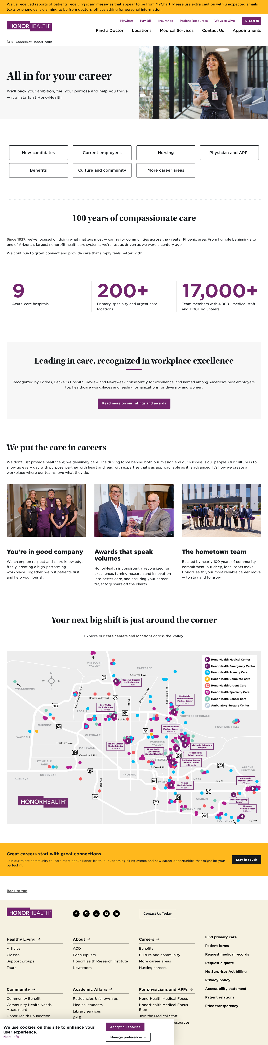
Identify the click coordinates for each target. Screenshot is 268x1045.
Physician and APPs (229, 152)
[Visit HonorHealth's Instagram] (86, 913)
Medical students (88, 1005)
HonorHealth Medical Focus (163, 999)
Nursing (166, 152)
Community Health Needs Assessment (29, 1007)
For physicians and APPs (163, 989)
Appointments (247, 30)
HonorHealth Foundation (28, 1016)
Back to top (17, 891)
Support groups (20, 961)
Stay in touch (246, 859)
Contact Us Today (157, 913)
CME (77, 1018)
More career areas (165, 170)
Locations (142, 30)
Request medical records (227, 954)
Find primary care (221, 937)
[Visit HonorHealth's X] (96, 913)
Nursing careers (152, 968)
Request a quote (219, 963)
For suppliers (84, 955)
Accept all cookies (125, 1027)
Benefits (38, 170)
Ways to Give (224, 20)
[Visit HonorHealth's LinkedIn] (116, 913)
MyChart (126, 20)
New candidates (38, 152)
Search (254, 20)
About (79, 939)
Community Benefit (24, 999)
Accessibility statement (225, 989)
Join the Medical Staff (158, 1016)
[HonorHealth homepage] (29, 27)
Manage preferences (126, 1037)
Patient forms (217, 946)
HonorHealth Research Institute (100, 961)
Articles (13, 948)
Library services (87, 1011)
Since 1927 (16, 239)
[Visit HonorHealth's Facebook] (76, 913)
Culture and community (102, 170)
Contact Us (213, 30)
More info (11, 1037)
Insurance (165, 20)
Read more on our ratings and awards (134, 403)
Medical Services (177, 30)
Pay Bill (146, 20)
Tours (11, 968)
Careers (146, 939)
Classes (13, 955)
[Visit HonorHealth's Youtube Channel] (106, 913)
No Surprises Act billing (226, 972)
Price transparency (221, 1006)
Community (18, 989)
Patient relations (219, 997)
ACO (77, 948)
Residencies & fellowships (95, 999)
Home (8, 42)
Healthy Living (21, 939)
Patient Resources (194, 20)
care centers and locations (129, 636)
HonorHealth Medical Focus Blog (163, 1007)
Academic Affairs (90, 989)
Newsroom (82, 968)
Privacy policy (217, 980)
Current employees (102, 152)
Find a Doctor (110, 30)
